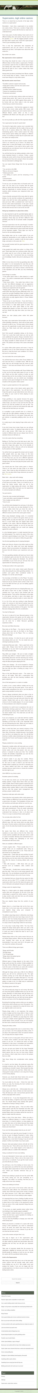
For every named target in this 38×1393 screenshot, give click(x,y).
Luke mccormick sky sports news (9, 1327)
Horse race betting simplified (8, 1310)
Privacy (3, 1376)
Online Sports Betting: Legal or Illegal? (10, 1341)
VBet (23, 241)
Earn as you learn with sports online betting (11, 1320)
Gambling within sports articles (8, 1359)
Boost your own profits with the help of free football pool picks (15, 1345)
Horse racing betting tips (7, 1352)
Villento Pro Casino (6, 1296)
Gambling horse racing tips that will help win (11, 1362)
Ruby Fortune (4, 1313)
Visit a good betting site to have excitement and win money (15, 1317)
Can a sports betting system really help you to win (13, 1303)
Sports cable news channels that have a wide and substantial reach (17, 1348)
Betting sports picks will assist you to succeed (12, 1366)
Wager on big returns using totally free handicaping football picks (16, 1306)
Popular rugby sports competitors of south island (12, 1299)
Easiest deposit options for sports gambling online (13, 1334)
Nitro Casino (8, 474)
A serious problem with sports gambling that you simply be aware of (17, 1324)
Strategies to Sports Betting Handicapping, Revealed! (14, 1355)
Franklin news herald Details (8, 1338)
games (12, 38)
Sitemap (3, 1379)
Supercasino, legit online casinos (9, 1383)
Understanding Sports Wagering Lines (10, 1331)
